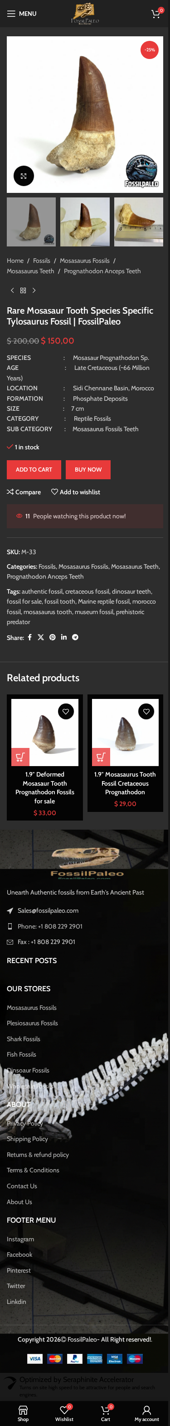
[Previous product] (12, 281)
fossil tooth (59, 592)
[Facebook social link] (29, 628)
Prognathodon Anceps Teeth (102, 262)
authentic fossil (42, 582)
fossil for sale (24, 592)
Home (15, 251)
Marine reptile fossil (104, 592)
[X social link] (41, 628)
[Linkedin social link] (63, 628)
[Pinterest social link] (52, 628)
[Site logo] (81, 13)
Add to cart (34, 460)
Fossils (41, 251)
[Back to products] (23, 281)
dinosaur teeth (131, 582)
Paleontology (80, 1117)
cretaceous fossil (87, 582)
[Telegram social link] (75, 628)
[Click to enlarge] (24, 169)
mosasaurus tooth (48, 603)
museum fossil (94, 603)
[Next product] (34, 281)
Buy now (88, 460)
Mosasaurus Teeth (30, 262)
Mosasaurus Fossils (85, 251)
